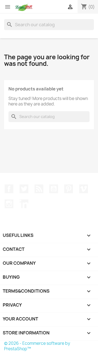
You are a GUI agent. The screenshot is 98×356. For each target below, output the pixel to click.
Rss (39, 188)
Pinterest (68, 188)
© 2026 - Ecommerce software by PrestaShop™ (37, 346)
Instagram (9, 203)
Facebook (9, 188)
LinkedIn (24, 203)
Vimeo (83, 188)
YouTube (53, 188)
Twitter (24, 188)
